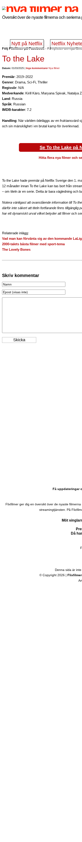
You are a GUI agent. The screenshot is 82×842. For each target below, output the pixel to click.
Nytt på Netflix (26, 43)
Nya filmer (54, 68)
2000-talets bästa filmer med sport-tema (33, 244)
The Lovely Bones (16, 249)
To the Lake (23, 58)
